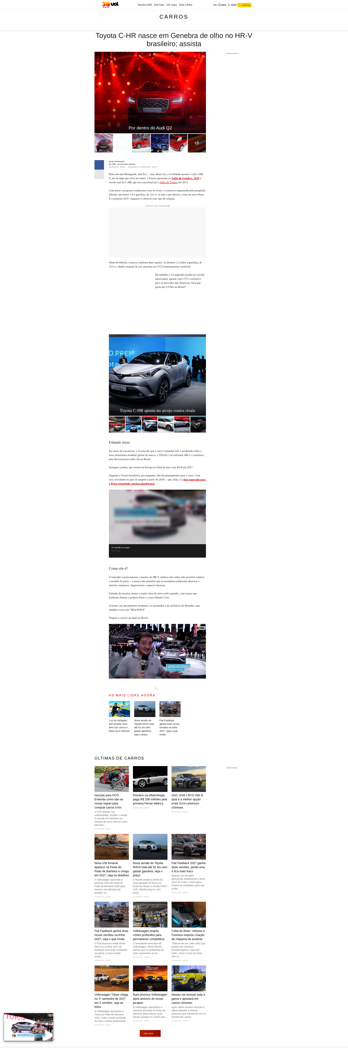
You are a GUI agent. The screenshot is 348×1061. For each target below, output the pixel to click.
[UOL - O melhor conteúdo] (110, 5)
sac (215, 5)
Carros (174, 17)
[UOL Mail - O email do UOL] (222, 5)
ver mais (148, 1033)
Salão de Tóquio (169, 182)
